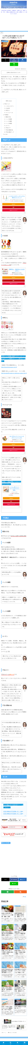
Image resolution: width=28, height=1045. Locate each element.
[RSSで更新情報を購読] (20, 891)
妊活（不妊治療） (6, 842)
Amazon (13, 204)
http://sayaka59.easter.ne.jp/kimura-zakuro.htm (13, 373)
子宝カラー (8, 127)
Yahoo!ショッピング (13, 210)
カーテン (8, 125)
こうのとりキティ (10, 106)
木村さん (8, 110)
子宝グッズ (6, 103)
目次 (7, 100)
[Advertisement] (14, 23)
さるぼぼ (8, 108)
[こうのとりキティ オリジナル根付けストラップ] (5, 198)
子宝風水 (6, 114)
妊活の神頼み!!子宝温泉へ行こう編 (12, 813)
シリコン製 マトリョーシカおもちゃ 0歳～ (14, 488)
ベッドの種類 (9, 121)
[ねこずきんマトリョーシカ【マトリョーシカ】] (5, 439)
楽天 (13, 207)
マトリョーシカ (9, 112)
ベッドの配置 (9, 119)
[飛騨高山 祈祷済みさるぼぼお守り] (5, 272)
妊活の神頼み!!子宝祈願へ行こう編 (12, 811)
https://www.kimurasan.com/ (8, 367)
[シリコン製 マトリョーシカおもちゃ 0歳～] (6, 489)
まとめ (5, 134)
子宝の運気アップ (10, 132)
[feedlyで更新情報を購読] (7, 891)
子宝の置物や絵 (9, 130)
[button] (25, 522)
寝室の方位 (8, 117)
